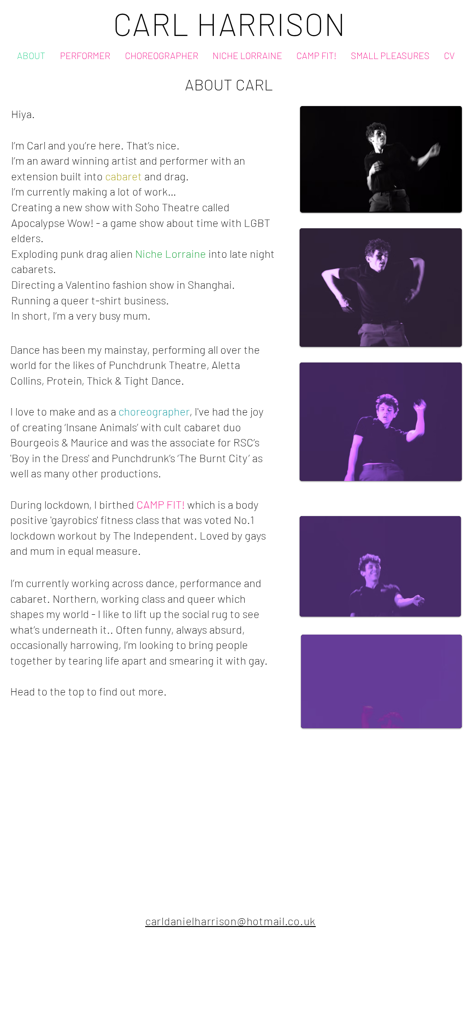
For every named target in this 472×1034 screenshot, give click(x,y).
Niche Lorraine (170, 253)
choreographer (153, 411)
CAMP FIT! (160, 504)
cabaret (123, 176)
